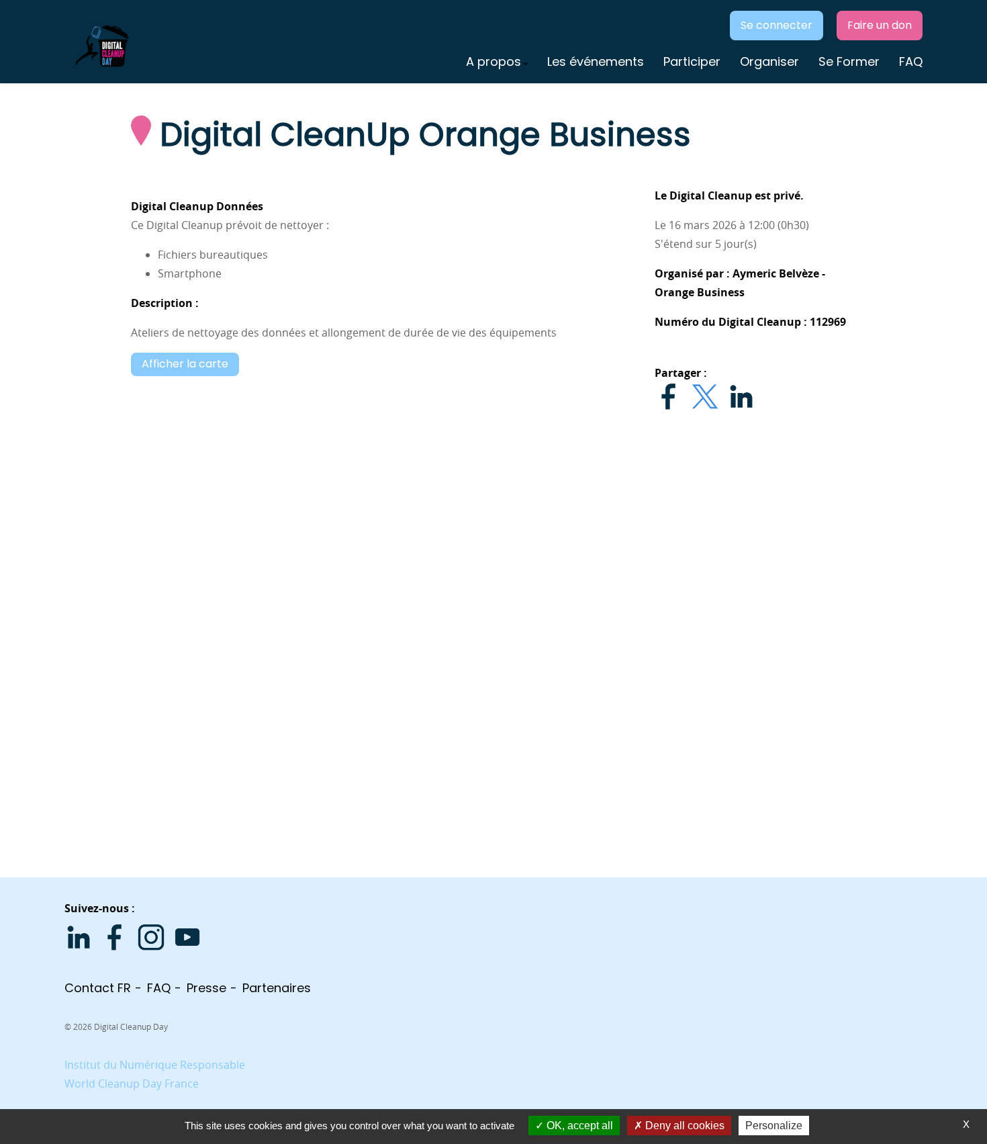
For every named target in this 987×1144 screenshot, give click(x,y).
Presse (206, 987)
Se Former (849, 61)
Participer (691, 61)
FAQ (911, 61)
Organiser (769, 61)
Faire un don (879, 25)
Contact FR (97, 987)
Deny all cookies (683, 1125)
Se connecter (776, 25)
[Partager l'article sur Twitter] (705, 396)
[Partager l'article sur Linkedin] (741, 396)
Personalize (773, 1125)
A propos (493, 61)
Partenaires (276, 987)
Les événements (595, 61)
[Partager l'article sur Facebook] (669, 396)
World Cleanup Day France (131, 1083)
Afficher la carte (185, 363)
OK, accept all (578, 1125)
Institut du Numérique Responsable (154, 1064)
